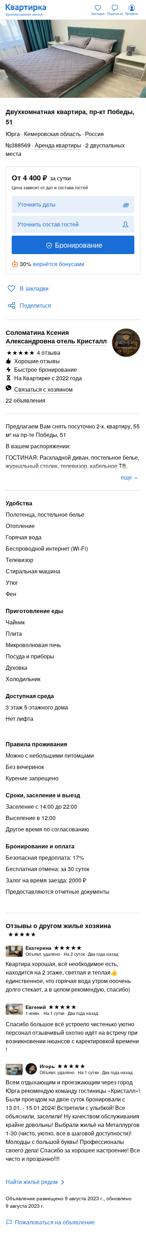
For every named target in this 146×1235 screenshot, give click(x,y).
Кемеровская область (52, 134)
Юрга (13, 134)
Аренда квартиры (58, 145)
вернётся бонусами (58, 264)
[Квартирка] (29, 10)
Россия (94, 134)
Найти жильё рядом (32, 1182)
